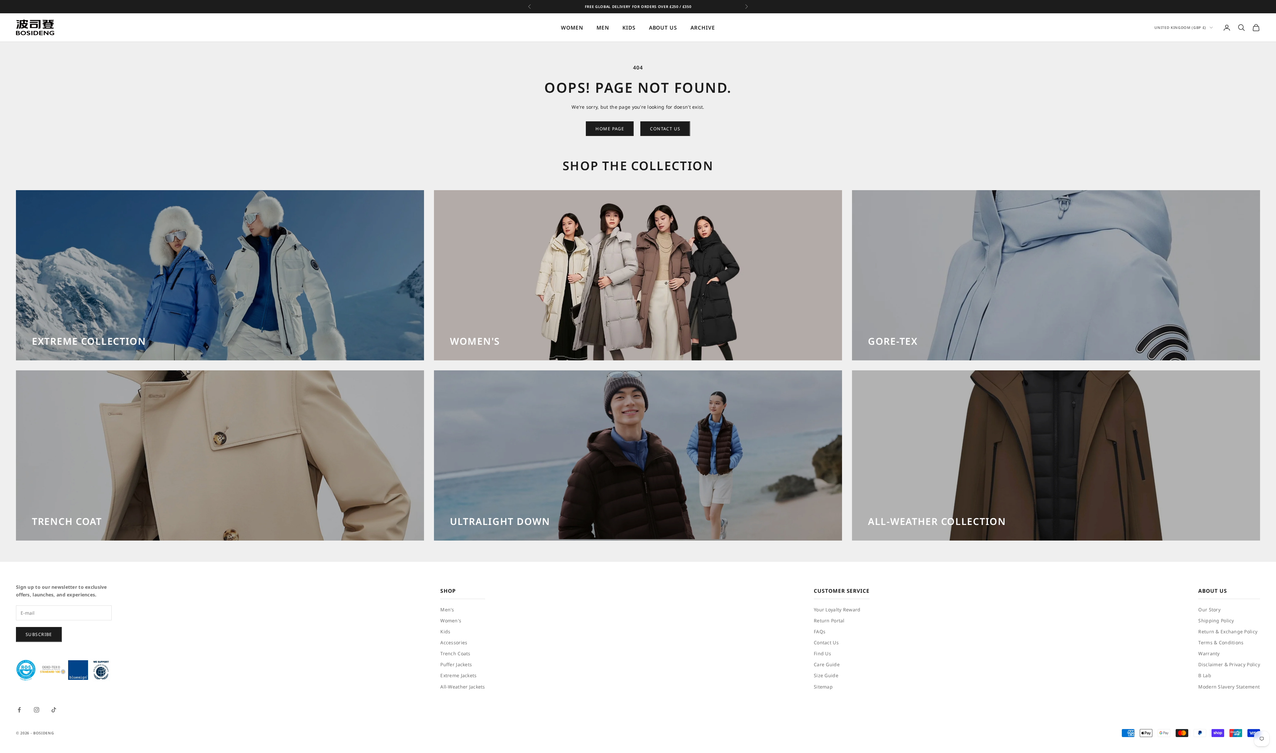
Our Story (1209, 609)
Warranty (1209, 653)
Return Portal (829, 620)
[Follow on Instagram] (36, 709)
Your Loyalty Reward (837, 609)
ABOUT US (663, 27)
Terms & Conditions (1220, 642)
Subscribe (39, 634)
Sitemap (823, 687)
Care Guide (827, 664)
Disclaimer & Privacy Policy (1229, 664)
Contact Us (826, 642)
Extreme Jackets (458, 675)
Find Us (822, 653)
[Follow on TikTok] (54, 709)
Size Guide (826, 675)
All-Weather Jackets (462, 687)
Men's (447, 609)
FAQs (819, 631)
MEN (602, 27)
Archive (703, 27)
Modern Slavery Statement (1229, 687)
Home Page (609, 129)
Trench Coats (455, 653)
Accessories (453, 642)
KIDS (629, 27)
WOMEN (572, 27)
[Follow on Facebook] (19, 709)
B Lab (1204, 675)
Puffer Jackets (456, 664)
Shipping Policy (1216, 620)
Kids (445, 631)
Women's (450, 620)
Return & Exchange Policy (1227, 631)
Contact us (665, 129)
